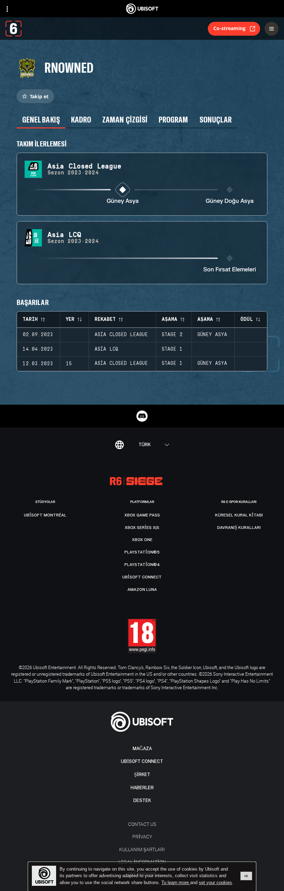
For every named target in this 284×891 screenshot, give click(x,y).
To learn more (175, 882)
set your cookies (215, 882)
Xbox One (142, 539)
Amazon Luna (142, 589)
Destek (142, 800)
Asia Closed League (121, 335)
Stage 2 (172, 335)
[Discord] (142, 416)
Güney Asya (123, 201)
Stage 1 (172, 349)
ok (246, 876)
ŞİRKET (142, 774)
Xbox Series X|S (142, 527)
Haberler (142, 787)
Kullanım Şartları (142, 849)
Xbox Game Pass (142, 515)
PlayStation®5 (142, 552)
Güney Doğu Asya (230, 201)
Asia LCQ (106, 349)
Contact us (142, 824)
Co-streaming (229, 28)
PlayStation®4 (142, 564)
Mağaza (142, 748)
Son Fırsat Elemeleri (229, 270)
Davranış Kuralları (239, 527)
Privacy (142, 836)
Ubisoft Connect (142, 761)
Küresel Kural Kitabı (239, 515)
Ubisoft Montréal (45, 515)
